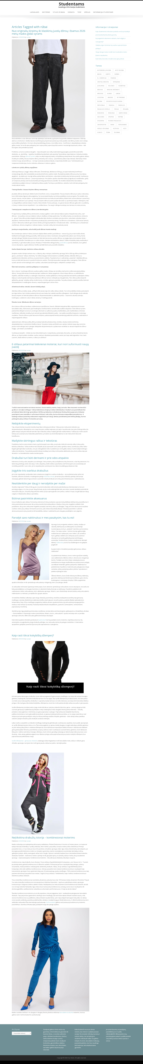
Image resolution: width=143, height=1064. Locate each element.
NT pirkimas (121, 97)
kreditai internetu (113, 89)
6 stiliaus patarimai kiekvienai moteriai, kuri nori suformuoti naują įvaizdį (50, 345)
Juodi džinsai (64, 243)
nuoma (99, 101)
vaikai (112, 124)
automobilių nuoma (104, 70)
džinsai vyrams (30, 156)
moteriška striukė (49, 476)
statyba (120, 117)
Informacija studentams (103, 12)
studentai (100, 120)
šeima (108, 132)
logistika (100, 97)
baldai (99, 74)
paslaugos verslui (103, 109)
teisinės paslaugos (114, 120)
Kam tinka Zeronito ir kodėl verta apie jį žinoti (110, 59)
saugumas (100, 117)
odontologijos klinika (114, 101)
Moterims (46, 12)
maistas (110, 97)
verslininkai (122, 124)
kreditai (100, 89)
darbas (117, 74)
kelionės (111, 86)
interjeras (116, 82)
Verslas (87, 12)
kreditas (100, 93)
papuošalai (101, 105)
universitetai (101, 124)
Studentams (71, 4)
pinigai (116, 109)
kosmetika (122, 86)
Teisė (79, 12)
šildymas (117, 132)
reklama (125, 109)
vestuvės (116, 128)
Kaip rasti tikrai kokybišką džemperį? (33, 635)
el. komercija (101, 78)
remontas (100, 113)
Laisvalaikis (34, 12)
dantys (108, 74)
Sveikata (71, 12)
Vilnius (99, 132)
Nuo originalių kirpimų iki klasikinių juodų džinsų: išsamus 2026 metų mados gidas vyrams (48, 32)
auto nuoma (119, 70)
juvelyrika (100, 86)
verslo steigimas (103, 128)
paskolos (121, 105)
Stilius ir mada (59, 12)
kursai (109, 93)
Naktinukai (60, 542)
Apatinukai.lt (42, 620)
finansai (113, 78)
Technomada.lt (50, 902)
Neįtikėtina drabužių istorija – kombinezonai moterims (43, 837)
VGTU (124, 128)
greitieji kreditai (103, 82)
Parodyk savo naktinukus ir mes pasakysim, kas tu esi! (43, 517)
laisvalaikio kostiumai (66, 1012)
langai (118, 93)
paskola (111, 105)
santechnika (123, 113)
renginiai (111, 113)
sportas (111, 117)
